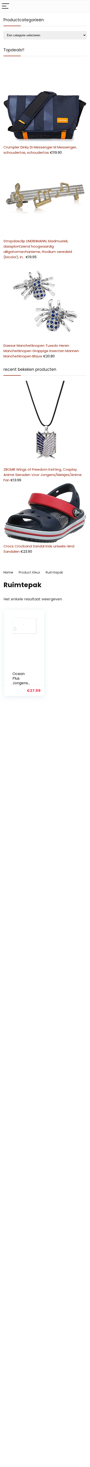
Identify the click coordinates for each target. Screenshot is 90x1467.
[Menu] (5, 6)
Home (8, 572)
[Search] (82, 6)
